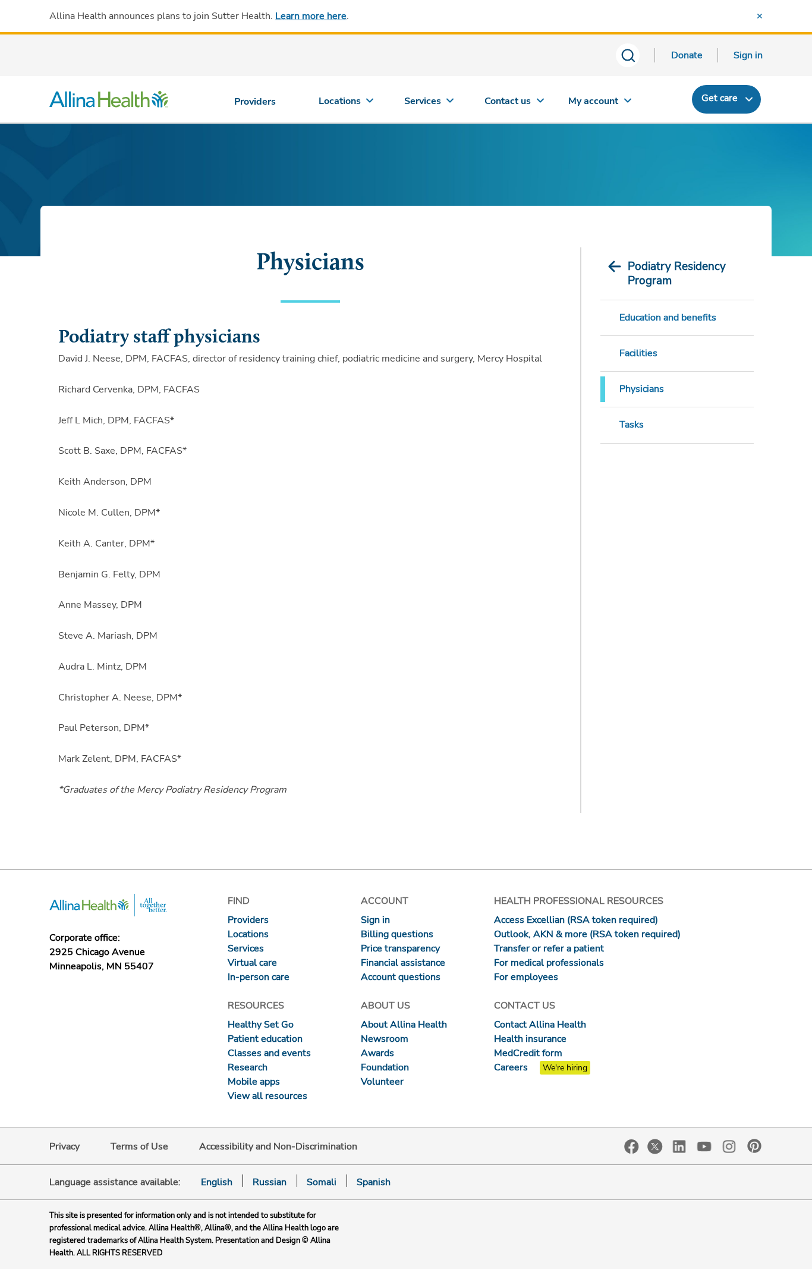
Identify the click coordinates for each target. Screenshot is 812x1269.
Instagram (729, 1145)
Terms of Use (139, 1146)
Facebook (631, 1146)
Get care (719, 98)
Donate (687, 55)
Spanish (374, 1182)
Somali (321, 1182)
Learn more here (311, 16)
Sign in (748, 55)
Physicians (641, 388)
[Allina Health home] (108, 102)
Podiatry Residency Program (677, 273)
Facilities (638, 353)
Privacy (64, 1146)
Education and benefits (667, 317)
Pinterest (754, 1146)
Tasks (631, 424)
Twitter (655, 1146)
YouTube (704, 1145)
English (216, 1182)
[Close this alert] (760, 16)
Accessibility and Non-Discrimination (278, 1146)
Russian (270, 1182)
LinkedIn (679, 1145)
